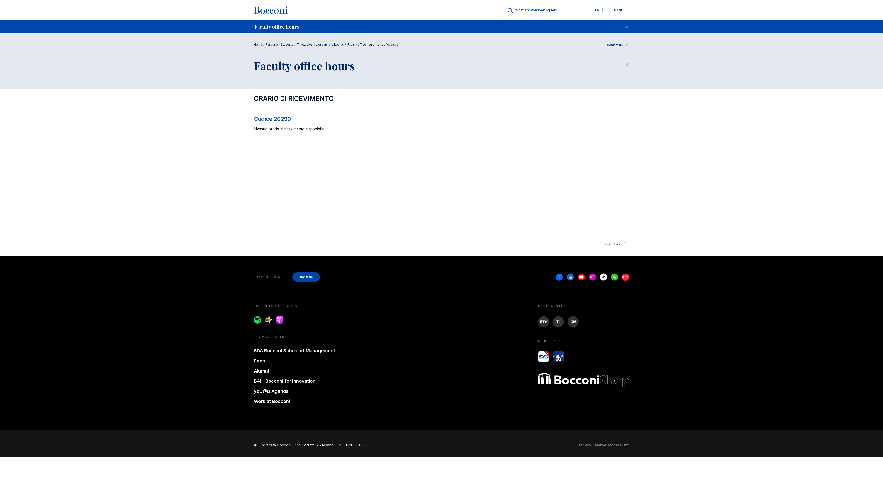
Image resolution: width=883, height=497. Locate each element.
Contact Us (615, 45)
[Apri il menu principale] (626, 10)
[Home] (271, 10)
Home (258, 44)
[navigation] (441, 26)
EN (597, 10)
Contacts (306, 277)
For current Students (279, 44)
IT (607, 10)
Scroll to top (612, 243)
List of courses (388, 44)
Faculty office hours (360, 44)
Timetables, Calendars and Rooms (320, 44)
